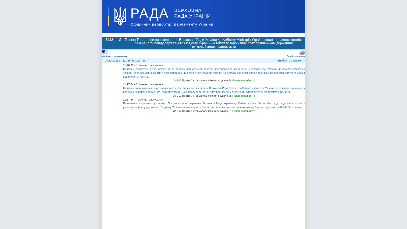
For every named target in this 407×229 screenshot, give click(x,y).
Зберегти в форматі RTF (114, 56)
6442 (109, 40)
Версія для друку (296, 56)
